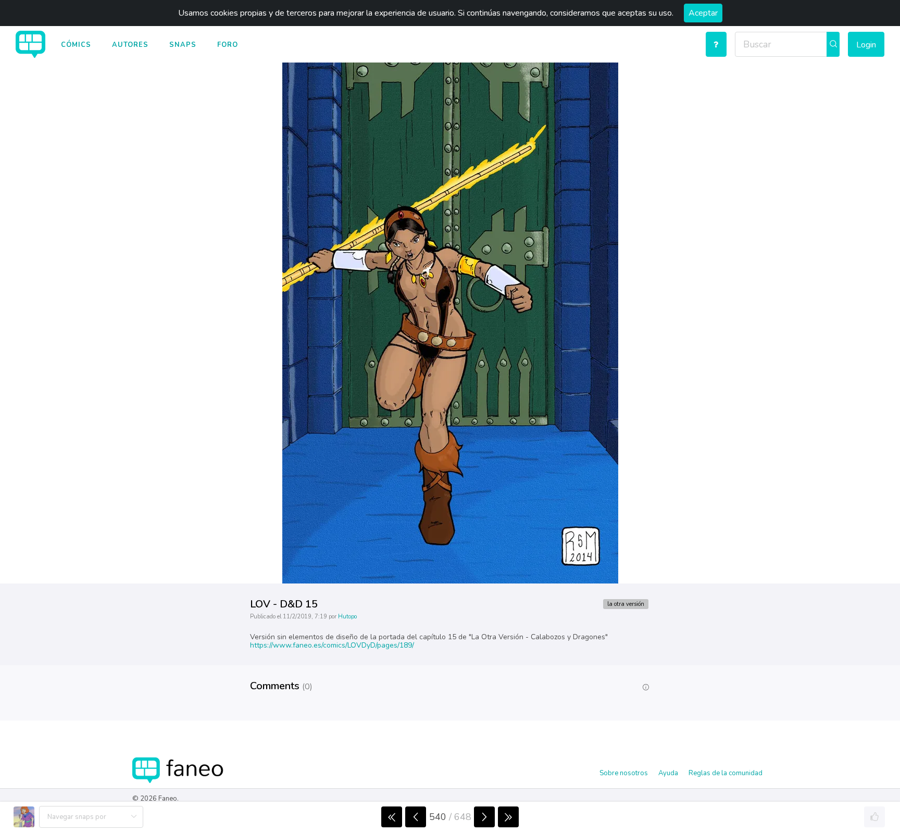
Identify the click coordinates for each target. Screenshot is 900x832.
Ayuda (668, 773)
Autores (130, 44)
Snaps (182, 44)
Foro (227, 44)
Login (866, 45)
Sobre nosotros (623, 773)
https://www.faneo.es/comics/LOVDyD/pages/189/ (332, 645)
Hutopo (347, 616)
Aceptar (703, 13)
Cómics (76, 44)
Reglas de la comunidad (725, 773)
